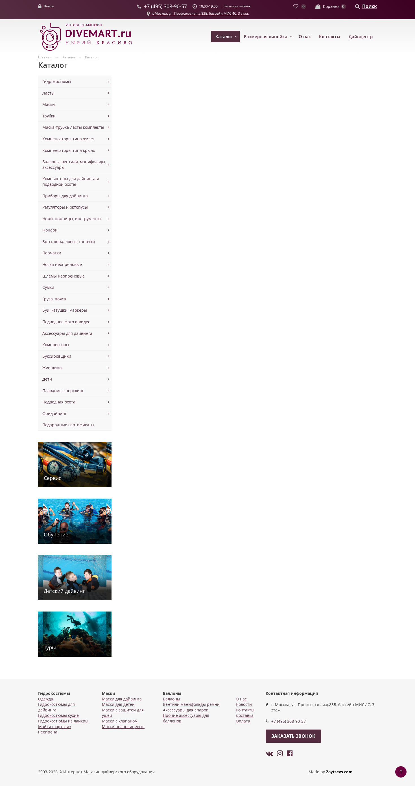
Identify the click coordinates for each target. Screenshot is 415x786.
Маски (48, 104)
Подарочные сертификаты (68, 424)
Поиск (369, 6)
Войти (49, 6)
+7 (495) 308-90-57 (288, 721)
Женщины (52, 367)
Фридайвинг (54, 413)
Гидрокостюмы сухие (58, 715)
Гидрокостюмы (56, 81)
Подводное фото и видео (66, 321)
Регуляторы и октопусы (65, 207)
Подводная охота (58, 402)
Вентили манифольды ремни (191, 704)
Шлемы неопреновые (63, 276)
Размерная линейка (265, 36)
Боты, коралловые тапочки (68, 241)
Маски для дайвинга (122, 699)
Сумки (48, 287)
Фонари (50, 230)
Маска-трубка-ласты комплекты (73, 127)
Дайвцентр (361, 36)
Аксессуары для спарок (185, 710)
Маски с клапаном (119, 721)
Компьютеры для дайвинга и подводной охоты (70, 181)
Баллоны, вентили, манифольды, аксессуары (74, 164)
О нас (305, 36)
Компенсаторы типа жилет (68, 138)
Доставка (245, 715)
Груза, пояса (54, 299)
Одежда (45, 699)
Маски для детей (118, 704)
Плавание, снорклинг (63, 390)
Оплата (243, 721)
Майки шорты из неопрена (54, 729)
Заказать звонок (237, 6)
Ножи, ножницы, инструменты (71, 218)
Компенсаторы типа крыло (68, 150)
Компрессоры (55, 344)
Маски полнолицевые (123, 726)
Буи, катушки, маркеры (64, 310)
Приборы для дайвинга (65, 195)
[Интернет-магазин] (86, 51)
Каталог (224, 36)
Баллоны (171, 699)
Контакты (329, 36)
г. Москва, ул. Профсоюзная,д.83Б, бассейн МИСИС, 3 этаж (200, 13)
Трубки (49, 116)
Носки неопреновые (62, 264)
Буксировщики (56, 356)
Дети (47, 379)
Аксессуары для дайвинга (67, 333)
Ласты (48, 93)
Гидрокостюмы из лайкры (63, 721)
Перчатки (51, 253)
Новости (244, 704)
